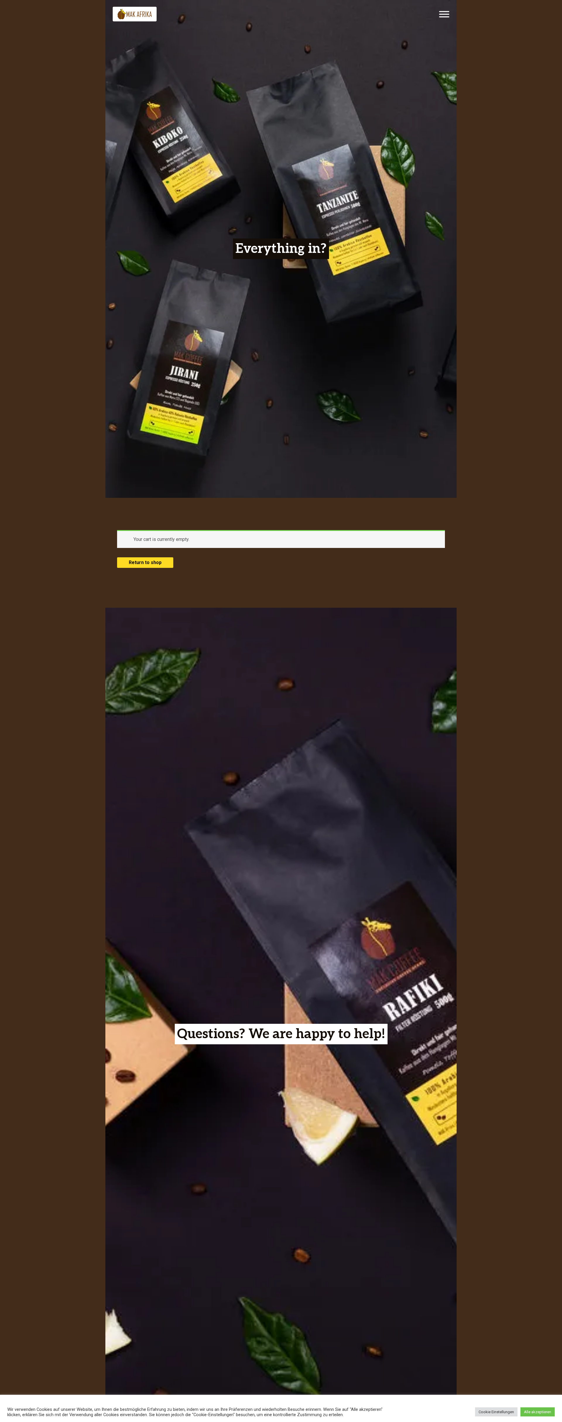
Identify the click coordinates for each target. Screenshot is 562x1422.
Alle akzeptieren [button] (537, 1412)
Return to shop (145, 562)
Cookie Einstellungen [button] (496, 1412)
